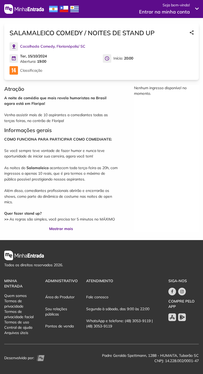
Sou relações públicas (56, 312)
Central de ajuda (18, 327)
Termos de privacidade (14, 304)
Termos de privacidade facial (19, 314)
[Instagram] (182, 291)
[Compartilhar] (191, 33)
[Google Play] (182, 317)
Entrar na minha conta (164, 12)
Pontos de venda (59, 326)
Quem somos (15, 295)
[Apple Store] (172, 317)
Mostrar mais (61, 228)
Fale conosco (97, 297)
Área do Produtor (60, 297)
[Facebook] (172, 291)
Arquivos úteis (16, 332)
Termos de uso (16, 322)
